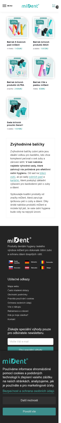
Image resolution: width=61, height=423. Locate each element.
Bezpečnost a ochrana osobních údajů (28, 391)
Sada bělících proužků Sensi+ (15, 124)
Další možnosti (29, 400)
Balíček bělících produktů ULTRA (15, 84)
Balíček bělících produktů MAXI (41, 43)
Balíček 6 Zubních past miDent (16, 43)
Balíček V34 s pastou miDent (40, 84)
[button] (54, 6)
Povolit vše (29, 411)
